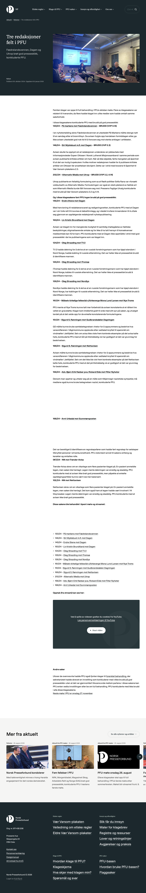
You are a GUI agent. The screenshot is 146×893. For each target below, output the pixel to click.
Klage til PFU (54, 9)
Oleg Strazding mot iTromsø (75, 262)
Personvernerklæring (15, 853)
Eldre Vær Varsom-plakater (72, 833)
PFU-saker (70, 9)
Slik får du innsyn (112, 822)
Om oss (108, 9)
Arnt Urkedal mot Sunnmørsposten (79, 418)
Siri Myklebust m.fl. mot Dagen (77, 145)
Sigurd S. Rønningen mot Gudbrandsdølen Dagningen (87, 319)
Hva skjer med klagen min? (72, 872)
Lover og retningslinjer (115, 838)
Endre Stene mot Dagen (73, 201)
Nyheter (16, 20)
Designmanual (12, 857)
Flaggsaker (107, 872)
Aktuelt (9, 20)
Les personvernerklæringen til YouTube (96, 620)
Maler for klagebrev (113, 827)
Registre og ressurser (115, 833)
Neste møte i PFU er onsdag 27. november (72, 693)
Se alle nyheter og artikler (122, 734)
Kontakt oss (11, 849)
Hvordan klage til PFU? (69, 861)
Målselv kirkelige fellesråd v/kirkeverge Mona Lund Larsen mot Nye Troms (97, 300)
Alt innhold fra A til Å (14, 861)
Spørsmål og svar (65, 878)
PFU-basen (108, 861)
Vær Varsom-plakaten (68, 822)
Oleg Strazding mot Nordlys (75, 281)
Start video (97, 630)
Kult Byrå (18, 878)
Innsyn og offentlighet (90, 9)
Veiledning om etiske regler (72, 827)
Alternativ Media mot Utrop (75, 174)
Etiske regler (37, 9)
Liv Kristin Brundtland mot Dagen (78, 220)
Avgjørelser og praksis (115, 844)
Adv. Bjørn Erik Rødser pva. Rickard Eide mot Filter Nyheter (90, 372)
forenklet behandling (116, 676)
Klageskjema (62, 867)
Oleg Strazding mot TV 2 (74, 242)
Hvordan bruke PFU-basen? (119, 867)
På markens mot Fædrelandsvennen (79, 126)
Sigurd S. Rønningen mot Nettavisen (80, 346)
